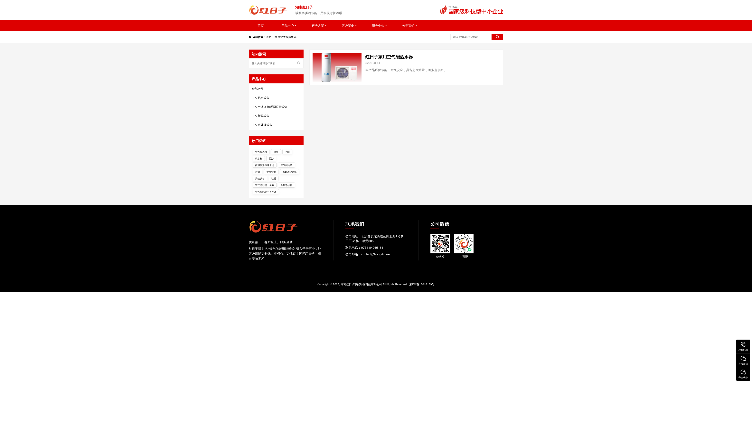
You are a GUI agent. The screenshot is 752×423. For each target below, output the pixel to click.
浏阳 (287, 151)
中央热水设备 (260, 98)
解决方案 (318, 25)
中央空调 (271, 171)
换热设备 (260, 178)
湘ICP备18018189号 (422, 284)
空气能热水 (261, 151)
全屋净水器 (286, 185)
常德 (257, 171)
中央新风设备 (260, 116)
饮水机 (258, 158)
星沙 (271, 158)
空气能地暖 (286, 165)
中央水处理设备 (262, 125)
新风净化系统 (290, 171)
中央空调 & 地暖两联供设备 (270, 107)
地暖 (273, 178)
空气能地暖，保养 (264, 185)
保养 (276, 151)
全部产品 (258, 89)
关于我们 (408, 25)
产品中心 (287, 25)
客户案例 (348, 25)
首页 (261, 25)
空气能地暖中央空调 (265, 191)
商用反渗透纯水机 (264, 165)
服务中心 (378, 25)
